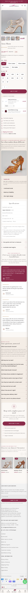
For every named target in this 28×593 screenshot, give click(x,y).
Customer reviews (6, 550)
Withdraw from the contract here (9, 547)
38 (7, 78)
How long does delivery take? (9, 394)
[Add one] (7, 87)
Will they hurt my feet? (7, 360)
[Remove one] (2, 87)
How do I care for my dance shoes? (11, 398)
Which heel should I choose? (9, 370)
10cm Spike (15, 67)
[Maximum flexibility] (8, 167)
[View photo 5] (22, 38)
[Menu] (2, 5)
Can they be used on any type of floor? (12, 378)
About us (3, 542)
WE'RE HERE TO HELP (14, 423)
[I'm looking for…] (22, 5)
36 (17, 74)
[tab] (14, 181)
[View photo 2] (8, 38)
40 (22, 78)
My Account (4, 536)
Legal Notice (4, 570)
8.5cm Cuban (21, 63)
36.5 (22, 74)
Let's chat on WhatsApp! (9, 530)
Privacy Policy (4, 559)
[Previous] (21, 454)
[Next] (25, 454)
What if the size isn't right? (8, 390)
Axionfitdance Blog (6, 553)
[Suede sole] (14, 172)
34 (3, 74)
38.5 (12, 78)
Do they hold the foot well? (8, 386)
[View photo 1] (3, 38)
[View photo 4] (17, 38)
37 (3, 78)
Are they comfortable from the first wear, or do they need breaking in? (12, 365)
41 (3, 82)
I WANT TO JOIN (14, 500)
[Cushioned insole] (18, 163)
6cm (4, 63)
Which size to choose (6, 539)
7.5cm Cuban (11, 63)
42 (7, 82)
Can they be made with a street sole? (11, 382)
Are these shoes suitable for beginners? (12, 374)
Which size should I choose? (9, 346)
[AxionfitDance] (14, 5)
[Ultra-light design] (23, 158)
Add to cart (14, 91)
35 (7, 74)
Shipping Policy (5, 565)
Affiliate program (5, 544)
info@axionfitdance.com (9, 527)
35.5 (13, 74)
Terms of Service (5, 562)
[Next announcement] (25, 1)
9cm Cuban (6, 67)
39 (17, 78)
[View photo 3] (13, 38)
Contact (3, 534)
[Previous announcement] (2, 1)
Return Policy (4, 567)
